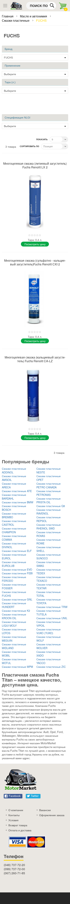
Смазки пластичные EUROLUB (14, 564)
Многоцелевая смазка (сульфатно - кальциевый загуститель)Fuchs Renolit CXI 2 (35, 262)
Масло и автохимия (34, 16)
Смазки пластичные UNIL (51, 618)
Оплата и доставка (19, 830)
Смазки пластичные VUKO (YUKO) (48, 631)
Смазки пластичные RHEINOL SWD (48, 526)
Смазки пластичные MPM (17, 667)
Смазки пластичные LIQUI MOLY (14, 623)
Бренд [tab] (8, 48)
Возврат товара (17, 825)
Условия (13, 820)
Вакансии (45, 810)
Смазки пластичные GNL (17, 599)
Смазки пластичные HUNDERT (14, 605)
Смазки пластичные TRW (51, 607)
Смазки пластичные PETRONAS (48, 493)
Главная (8, 16)
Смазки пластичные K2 (16, 610)
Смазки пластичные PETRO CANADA (48, 485)
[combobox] (41, 5)
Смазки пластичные (16, 20)
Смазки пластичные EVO (17, 569)
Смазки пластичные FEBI (17, 573)
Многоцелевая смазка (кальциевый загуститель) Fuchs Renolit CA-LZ (35, 359)
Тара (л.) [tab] (10, 82)
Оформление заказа (51, 815)
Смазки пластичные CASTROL (14, 522)
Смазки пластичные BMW (17, 502)
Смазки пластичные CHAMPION (14, 530)
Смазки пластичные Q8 (50, 506)
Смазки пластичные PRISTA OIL (48, 500)
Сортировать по (29, 146)
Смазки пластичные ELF (17, 551)
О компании (15, 810)
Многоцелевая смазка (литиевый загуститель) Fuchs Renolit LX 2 (35, 165)
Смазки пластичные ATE (17, 491)
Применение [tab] (12, 65)
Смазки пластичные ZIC (51, 667)
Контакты (14, 815)
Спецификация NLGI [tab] (17, 117)
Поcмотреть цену (35, 244)
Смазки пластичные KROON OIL (14, 616)
